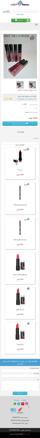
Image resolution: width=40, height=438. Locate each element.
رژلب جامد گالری (20, 309)
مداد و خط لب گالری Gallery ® (20, 205)
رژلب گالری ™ (20, 344)
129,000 (22, 174)
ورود (17, 14)
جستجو (5, 11)
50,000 (21, 209)
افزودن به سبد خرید (19, 123)
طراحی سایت (26, 433)
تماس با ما (16, 400)
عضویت (22, 14)
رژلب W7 (20, 170)
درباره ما (24, 400)
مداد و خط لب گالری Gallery (20, 239)
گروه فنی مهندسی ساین (16, 433)
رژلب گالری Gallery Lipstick (20, 274)
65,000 (21, 279)
